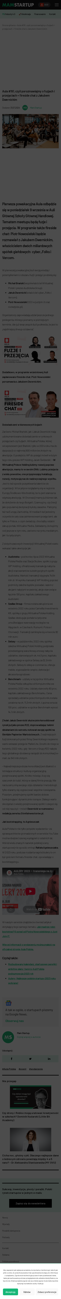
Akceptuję (10, 1292)
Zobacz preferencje (47, 1292)
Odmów (26, 1292)
